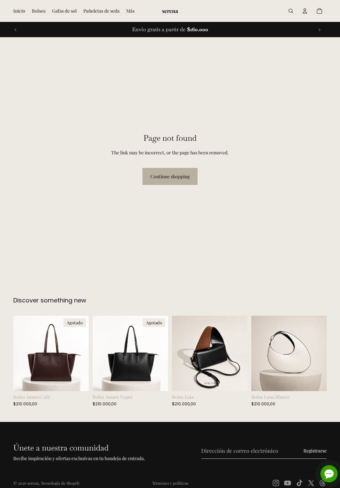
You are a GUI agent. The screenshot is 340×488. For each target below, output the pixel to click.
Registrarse (315, 450)
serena (33, 483)
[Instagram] (276, 483)
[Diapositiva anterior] (15, 29)
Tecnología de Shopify (60, 483)
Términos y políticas (170, 483)
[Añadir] (237, 381)
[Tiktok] (299, 483)
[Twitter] (311, 483)
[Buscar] (291, 11)
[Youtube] (288, 483)
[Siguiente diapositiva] (319, 29)
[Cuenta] (305, 11)
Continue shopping (170, 176)
